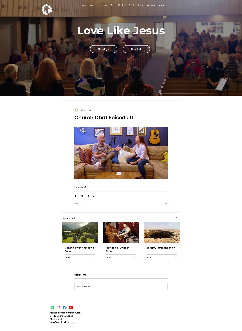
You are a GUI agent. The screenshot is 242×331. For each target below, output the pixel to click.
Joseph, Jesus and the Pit (161, 247)
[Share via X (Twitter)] (82, 196)
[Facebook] (64, 307)
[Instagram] (58, 307)
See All (177, 218)
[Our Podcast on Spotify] (52, 307)
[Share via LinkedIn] (88, 196)
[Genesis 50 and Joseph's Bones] (80, 232)
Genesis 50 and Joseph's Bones (79, 249)
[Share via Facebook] (75, 196)
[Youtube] (70, 307)
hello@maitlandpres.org (62, 322)
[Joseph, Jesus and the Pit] (162, 232)
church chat (81, 187)
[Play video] (121, 153)
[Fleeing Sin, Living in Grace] (121, 232)
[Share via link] (94, 196)
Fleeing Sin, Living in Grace (117, 249)
